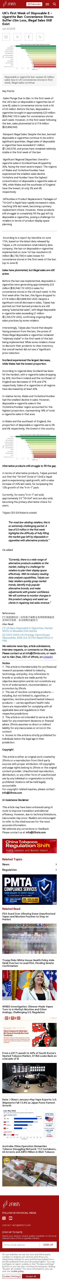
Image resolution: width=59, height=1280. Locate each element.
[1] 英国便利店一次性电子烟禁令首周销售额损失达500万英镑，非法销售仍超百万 (28, 618)
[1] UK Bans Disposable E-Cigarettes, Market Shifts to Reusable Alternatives (27, 629)
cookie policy (17, 1271)
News (5, 864)
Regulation (9, 869)
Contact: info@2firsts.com (16, 1225)
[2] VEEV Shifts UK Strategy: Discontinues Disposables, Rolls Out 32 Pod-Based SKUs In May (27, 637)
